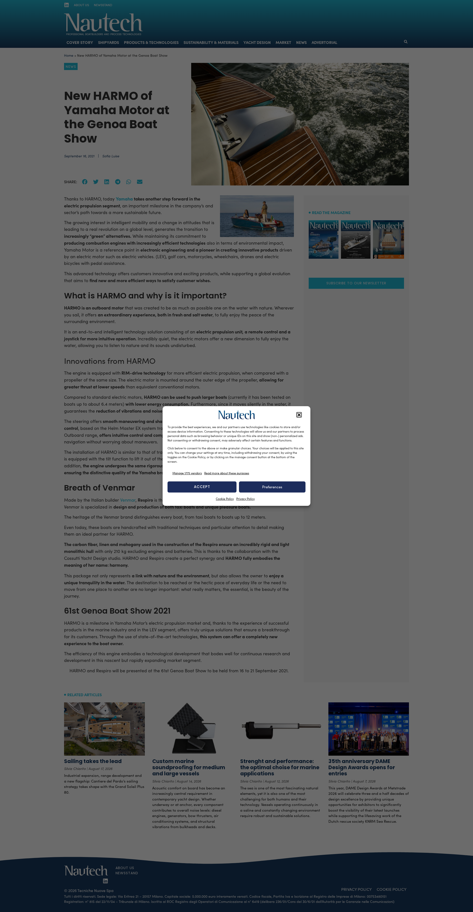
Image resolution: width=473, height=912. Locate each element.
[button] (299, 414)
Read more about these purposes (226, 473)
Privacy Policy (245, 499)
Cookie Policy (225, 499)
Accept (202, 486)
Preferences (272, 486)
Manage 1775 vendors (187, 473)
